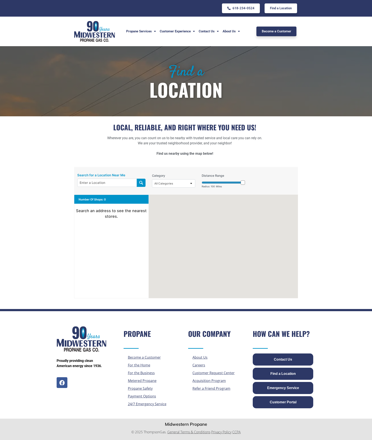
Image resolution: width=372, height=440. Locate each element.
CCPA (236, 432)
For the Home (139, 365)
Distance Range (213, 175)
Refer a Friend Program (211, 388)
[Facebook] (62, 382)
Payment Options (142, 396)
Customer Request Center (213, 373)
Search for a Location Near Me (101, 175)
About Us (200, 357)
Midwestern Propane (186, 424)
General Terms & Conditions (188, 432)
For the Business (141, 373)
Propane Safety (140, 388)
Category (158, 175)
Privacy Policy (221, 432)
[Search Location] (141, 183)
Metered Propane (142, 380)
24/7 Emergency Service (147, 404)
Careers (198, 365)
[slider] (243, 182)
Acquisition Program (209, 380)
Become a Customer (144, 357)
